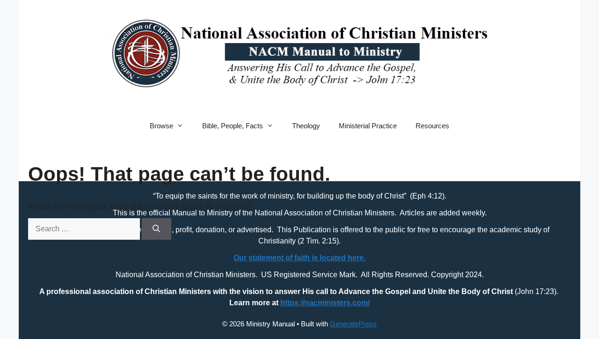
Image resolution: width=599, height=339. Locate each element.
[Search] (156, 229)
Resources (432, 126)
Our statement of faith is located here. (299, 258)
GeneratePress (353, 324)
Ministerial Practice (368, 126)
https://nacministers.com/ (325, 303)
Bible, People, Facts (232, 126)
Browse (161, 126)
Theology (306, 126)
